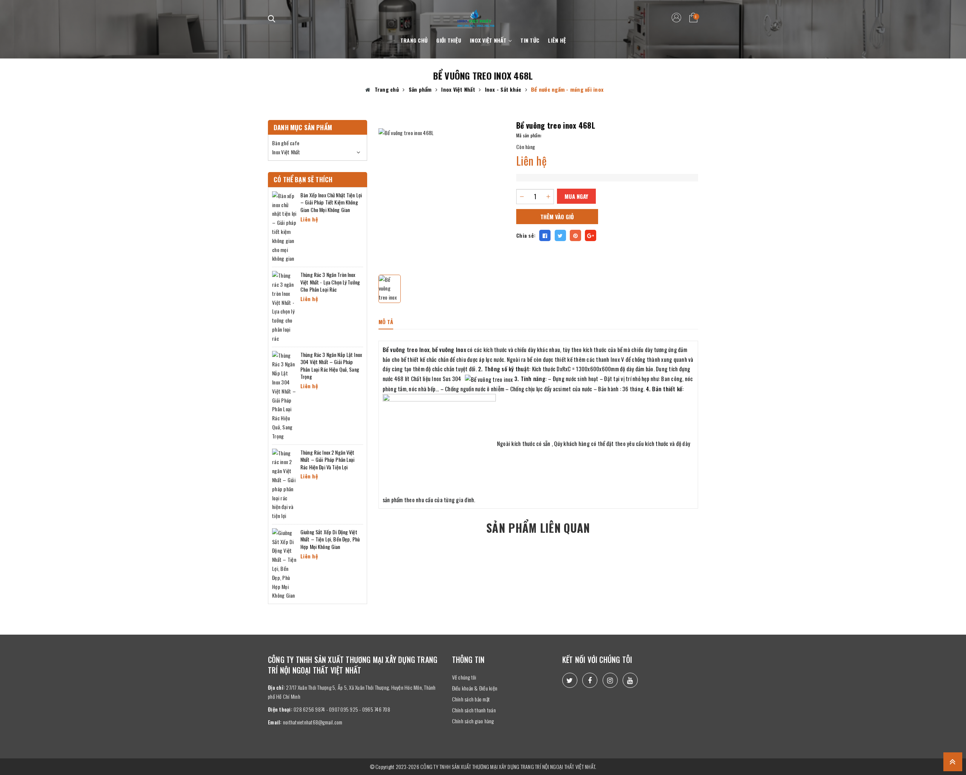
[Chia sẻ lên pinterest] (575, 235)
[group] (441, 191)
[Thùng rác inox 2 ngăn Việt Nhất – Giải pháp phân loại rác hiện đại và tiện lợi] (284, 483)
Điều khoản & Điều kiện (475, 688)
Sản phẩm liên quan (538, 527)
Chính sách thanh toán (474, 710)
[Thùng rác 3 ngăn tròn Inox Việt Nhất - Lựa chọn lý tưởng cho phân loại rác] (284, 306)
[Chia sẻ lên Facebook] (545, 235)
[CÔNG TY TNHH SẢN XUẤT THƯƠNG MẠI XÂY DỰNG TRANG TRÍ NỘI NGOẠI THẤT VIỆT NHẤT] (476, 14)
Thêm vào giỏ (557, 216)
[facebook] (589, 680)
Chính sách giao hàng (473, 721)
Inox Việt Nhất (489, 40)
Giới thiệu (448, 40)
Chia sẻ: (525, 235)
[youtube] (630, 680)
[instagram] (610, 680)
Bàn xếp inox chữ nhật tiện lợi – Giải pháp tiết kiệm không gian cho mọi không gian (331, 202)
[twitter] (569, 680)
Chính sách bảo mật (471, 699)
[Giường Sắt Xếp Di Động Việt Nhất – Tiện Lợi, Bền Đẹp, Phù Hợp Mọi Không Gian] (284, 563)
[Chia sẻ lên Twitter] (560, 235)
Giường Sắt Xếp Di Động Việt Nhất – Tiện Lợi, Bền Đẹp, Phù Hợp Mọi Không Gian (330, 539)
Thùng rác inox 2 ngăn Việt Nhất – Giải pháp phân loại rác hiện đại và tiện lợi (327, 459)
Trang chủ (414, 40)
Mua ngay (576, 196)
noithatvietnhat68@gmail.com (313, 722)
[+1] (590, 235)
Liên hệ (557, 40)
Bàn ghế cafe (285, 143)
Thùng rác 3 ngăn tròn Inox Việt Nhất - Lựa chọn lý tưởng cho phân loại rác (330, 282)
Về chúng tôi (464, 677)
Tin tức (529, 40)
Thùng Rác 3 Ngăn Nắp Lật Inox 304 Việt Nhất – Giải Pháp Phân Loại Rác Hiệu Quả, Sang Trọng (331, 366)
